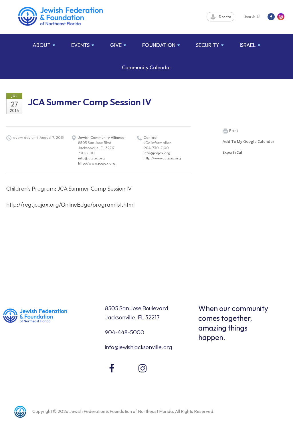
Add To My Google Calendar (248, 141)
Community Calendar (146, 67)
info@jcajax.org (91, 158)
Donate (224, 17)
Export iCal (232, 152)
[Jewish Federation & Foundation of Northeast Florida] (60, 16)
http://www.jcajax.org (96, 163)
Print (233, 130)
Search (249, 16)
